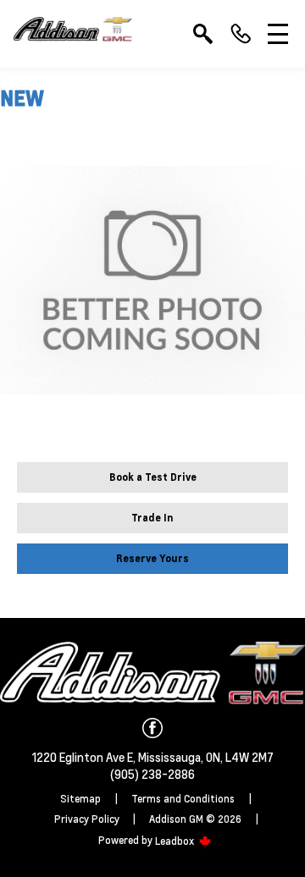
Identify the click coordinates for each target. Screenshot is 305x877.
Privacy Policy (86, 819)
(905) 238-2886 (152, 773)
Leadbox (176, 841)
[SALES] (240, 34)
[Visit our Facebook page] (152, 728)
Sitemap (80, 798)
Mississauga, (172, 756)
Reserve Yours (152, 558)
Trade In (152, 517)
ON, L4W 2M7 (240, 756)
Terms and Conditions (183, 798)
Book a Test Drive (153, 477)
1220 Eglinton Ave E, (85, 756)
